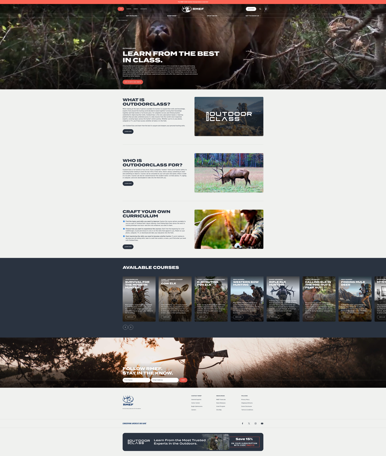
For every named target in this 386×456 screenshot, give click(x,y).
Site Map (219, 410)
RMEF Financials (221, 399)
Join (121, 9)
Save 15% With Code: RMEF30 (133, 82)
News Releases (221, 403)
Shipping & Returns (247, 403)
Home (119, 20)
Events (136, 9)
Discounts (144, 9)
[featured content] (193, 442)
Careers (193, 410)
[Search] (260, 9)
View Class (130, 317)
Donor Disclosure (246, 406)
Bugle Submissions (196, 406)
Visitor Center (195, 403)
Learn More (128, 131)
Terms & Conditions (247, 410)
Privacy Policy (245, 399)
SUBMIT (183, 380)
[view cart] (265, 9)
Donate (129, 9)
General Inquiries (196, 399)
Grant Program (220, 406)
